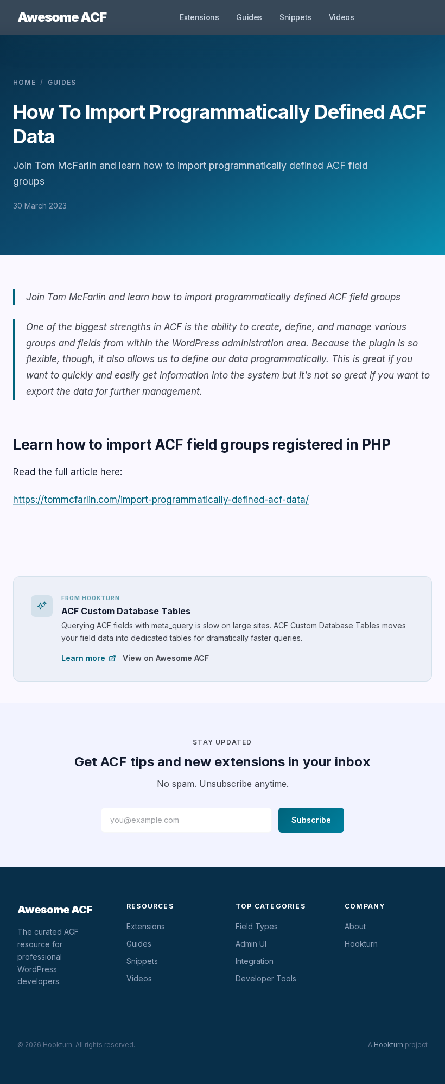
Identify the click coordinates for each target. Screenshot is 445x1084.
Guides (249, 17)
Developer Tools (266, 978)
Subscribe (311, 819)
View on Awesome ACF (166, 658)
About (355, 926)
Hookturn (361, 943)
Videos (341, 17)
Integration (255, 961)
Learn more (83, 658)
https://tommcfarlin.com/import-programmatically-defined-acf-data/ (161, 499)
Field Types (257, 926)
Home (24, 82)
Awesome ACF (61, 17)
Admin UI (251, 943)
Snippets (295, 17)
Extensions (199, 17)
